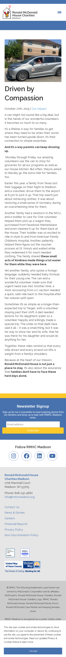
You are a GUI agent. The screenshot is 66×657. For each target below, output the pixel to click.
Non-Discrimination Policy (22, 535)
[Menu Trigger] (59, 12)
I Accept (33, 651)
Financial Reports (16, 524)
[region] (33, 638)
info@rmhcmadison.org (20, 497)
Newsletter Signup (33, 406)
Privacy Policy (14, 529)
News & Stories (15, 512)
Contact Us (12, 507)
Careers (10, 518)
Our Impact (39, 108)
